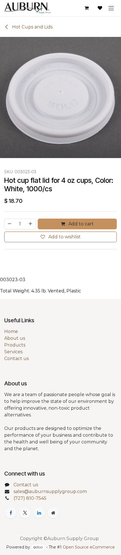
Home (11, 331)
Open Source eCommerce (89, 547)
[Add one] (30, 224)
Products (14, 345)
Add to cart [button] (80, 224)
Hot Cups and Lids (32, 27)
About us (14, 338)
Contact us (16, 358)
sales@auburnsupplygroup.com (50, 491)
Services (13, 351)
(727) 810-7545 (30, 498)
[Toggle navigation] (111, 8)
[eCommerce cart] (86, 8)
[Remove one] (9, 224)
